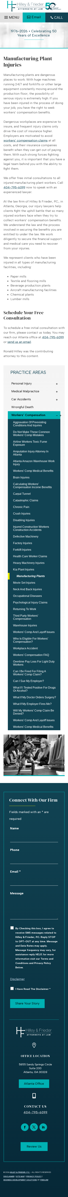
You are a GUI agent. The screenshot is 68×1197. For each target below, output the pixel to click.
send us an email (19, 342)
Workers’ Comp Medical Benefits (33, 470)
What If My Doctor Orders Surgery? (34, 697)
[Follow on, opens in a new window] (34, 1127)
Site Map (20, 1176)
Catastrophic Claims (25, 500)
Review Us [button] (34, 1146)
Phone (14, 850)
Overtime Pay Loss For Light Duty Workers (34, 663)
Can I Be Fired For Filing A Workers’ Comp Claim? (29, 673)
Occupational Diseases (27, 595)
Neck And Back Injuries (27, 589)
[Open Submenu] (57, 383)
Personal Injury (21, 383)
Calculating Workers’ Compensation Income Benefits (32, 486)
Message (17, 893)
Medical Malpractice (25, 391)
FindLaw (44, 1180)
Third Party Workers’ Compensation (25, 617)
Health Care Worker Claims (30, 556)
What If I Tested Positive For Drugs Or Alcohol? (34, 689)
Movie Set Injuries (24, 582)
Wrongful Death (22, 407)
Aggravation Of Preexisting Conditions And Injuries (29, 424)
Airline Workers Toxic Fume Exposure (30, 443)
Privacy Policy (34, 1176)
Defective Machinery (25, 536)
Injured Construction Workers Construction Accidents (31, 528)
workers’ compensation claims (25, 140)
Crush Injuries (21, 513)
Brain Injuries (21, 477)
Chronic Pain (21, 507)
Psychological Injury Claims (30, 602)
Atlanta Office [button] (34, 1084)
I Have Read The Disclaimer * (33, 989)
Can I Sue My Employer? (28, 681)
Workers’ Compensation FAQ (31, 654)
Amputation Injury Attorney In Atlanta (30, 453)
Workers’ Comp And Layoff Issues (34, 632)
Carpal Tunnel (22, 493)
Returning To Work (24, 609)
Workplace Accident (25, 648)
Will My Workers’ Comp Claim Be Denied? (33, 712)
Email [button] (36, 17)
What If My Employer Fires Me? (32, 703)
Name (14, 828)
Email (15, 871)
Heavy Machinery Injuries (28, 562)
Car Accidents (21, 399)
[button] (11, 16)
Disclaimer (17, 979)
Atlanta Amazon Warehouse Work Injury (34, 463)
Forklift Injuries (22, 549)
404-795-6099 (14, 187)
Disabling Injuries (24, 520)
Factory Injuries (22, 543)
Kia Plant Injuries (23, 569)
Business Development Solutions (20, 1180)
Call (58, 17)
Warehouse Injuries (25, 625)
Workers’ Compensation (28, 415)
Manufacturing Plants (31, 576)
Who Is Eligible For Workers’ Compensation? (30, 640)
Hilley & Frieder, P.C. (20, 1172)
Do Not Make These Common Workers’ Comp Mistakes (31, 433)
